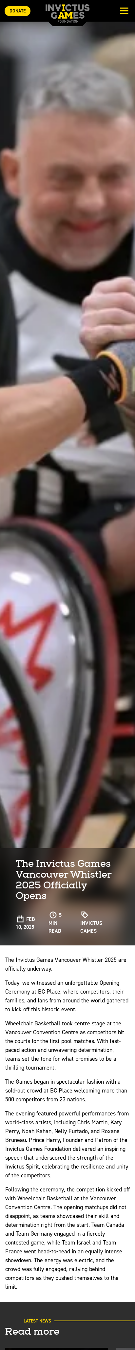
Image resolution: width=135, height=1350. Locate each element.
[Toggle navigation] (124, 11)
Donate (18, 11)
